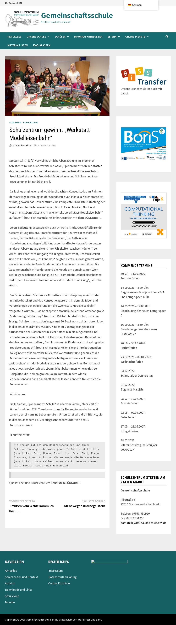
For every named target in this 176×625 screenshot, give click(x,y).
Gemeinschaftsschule (77, 15)
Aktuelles (14, 36)
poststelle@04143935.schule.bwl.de (143, 523)
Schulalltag (30, 122)
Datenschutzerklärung (62, 577)
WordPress (84, 619)
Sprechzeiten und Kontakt (21, 577)
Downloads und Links (18, 590)
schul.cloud (12, 596)
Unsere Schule (36, 36)
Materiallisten (18, 45)
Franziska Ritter (24, 145)
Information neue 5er (88, 36)
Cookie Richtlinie (59, 583)
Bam (98, 619)
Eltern (112, 36)
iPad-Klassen (41, 45)
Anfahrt (10, 583)
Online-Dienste (135, 36)
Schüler (60, 36)
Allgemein (15, 122)
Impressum (55, 571)
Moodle (10, 602)
